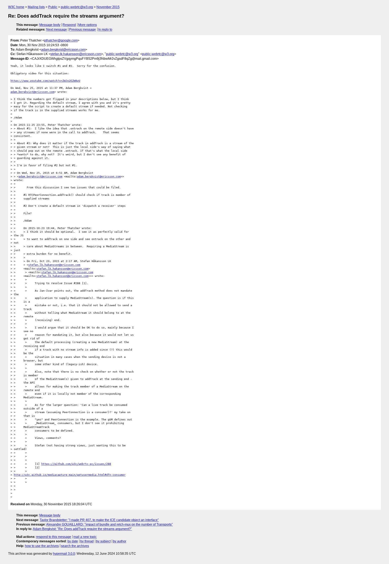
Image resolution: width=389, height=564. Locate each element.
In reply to (105, 29)
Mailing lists (36, 7)
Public (52, 7)
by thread (87, 541)
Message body (49, 25)
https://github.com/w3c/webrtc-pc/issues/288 (76, 463)
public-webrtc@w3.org (77, 7)
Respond (69, 25)
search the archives (75, 546)
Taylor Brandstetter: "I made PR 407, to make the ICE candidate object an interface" (99, 520)
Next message (56, 29)
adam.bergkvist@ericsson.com (63, 49)
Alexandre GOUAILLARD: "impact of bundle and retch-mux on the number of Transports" (109, 524)
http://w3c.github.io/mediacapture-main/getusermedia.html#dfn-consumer (70, 474)
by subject (103, 541)
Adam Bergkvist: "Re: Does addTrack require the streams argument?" (82, 529)
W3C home (16, 7)
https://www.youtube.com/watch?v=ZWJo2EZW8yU (45, 80)
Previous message (82, 29)
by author (119, 541)
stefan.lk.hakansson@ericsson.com (75, 54)
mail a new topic (85, 536)
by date (72, 541)
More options (87, 25)
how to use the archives (42, 546)
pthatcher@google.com (61, 40)
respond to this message (53, 536)
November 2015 (108, 7)
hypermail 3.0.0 (64, 553)
